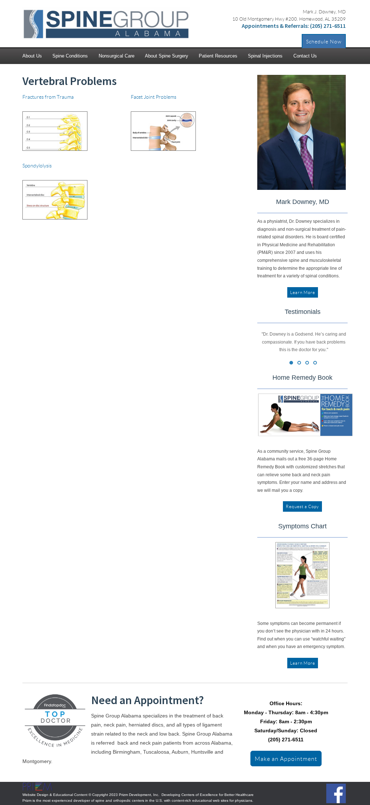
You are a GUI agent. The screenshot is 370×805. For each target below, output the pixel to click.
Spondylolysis (37, 165)
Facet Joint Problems (153, 97)
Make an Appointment (286, 758)
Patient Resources (218, 56)
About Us (32, 56)
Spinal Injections (265, 56)
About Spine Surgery (166, 56)
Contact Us (305, 56)
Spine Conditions (70, 56)
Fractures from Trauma (48, 97)
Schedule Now (323, 41)
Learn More (302, 292)
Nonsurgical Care (116, 56)
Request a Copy (302, 506)
